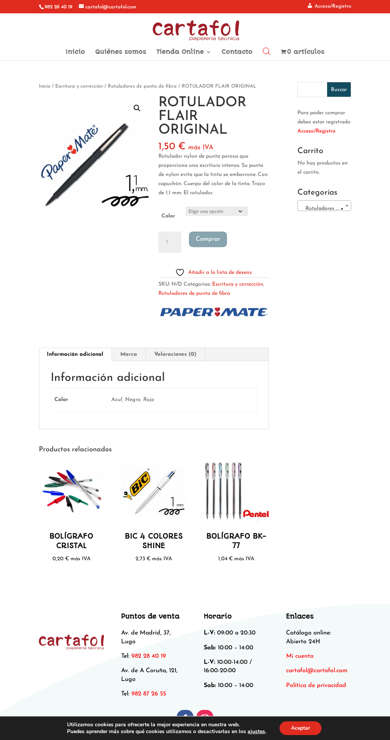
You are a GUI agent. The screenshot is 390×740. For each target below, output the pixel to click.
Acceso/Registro (316, 131)
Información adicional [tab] (75, 354)
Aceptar (300, 728)
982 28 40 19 (58, 7)
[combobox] (324, 205)
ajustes (256, 731)
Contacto (237, 52)
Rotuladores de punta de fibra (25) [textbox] (326, 208)
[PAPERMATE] (213, 314)
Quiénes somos (120, 52)
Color (168, 216)
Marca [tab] (128, 354)
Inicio (75, 52)
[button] (137, 108)
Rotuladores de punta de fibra (142, 86)
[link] (316, 671)
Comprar (208, 239)
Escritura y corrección (79, 86)
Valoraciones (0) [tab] (175, 354)
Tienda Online (180, 52)
